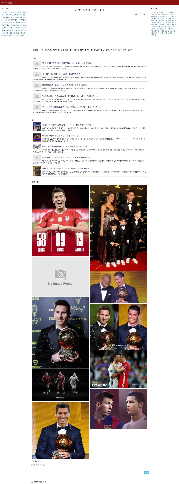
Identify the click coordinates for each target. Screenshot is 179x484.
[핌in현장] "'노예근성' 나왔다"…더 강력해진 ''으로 (24, 28)
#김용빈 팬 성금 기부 (164, 22)
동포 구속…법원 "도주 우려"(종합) (19, 15)
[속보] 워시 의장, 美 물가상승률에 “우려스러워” (19, 33)
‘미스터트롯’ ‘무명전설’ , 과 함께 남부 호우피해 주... (23, 12)
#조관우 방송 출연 (160, 29)
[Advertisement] (89, 30)
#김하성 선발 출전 (166, 33)
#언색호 (168, 24)
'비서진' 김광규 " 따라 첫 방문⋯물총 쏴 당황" (20, 20)
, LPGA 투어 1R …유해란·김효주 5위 (22, 30)
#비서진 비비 (169, 12)
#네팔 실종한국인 (166, 31)
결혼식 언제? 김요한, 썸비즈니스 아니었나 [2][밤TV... (24, 22)
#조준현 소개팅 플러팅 (166, 20)
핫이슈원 (8, 2)
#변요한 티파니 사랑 (161, 18)
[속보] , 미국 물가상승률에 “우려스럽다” (19, 17)
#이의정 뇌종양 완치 (163, 13)
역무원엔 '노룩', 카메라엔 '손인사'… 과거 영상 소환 (22, 35)
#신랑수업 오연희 (157, 12)
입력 (146, 472)
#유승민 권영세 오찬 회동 (163, 23)
